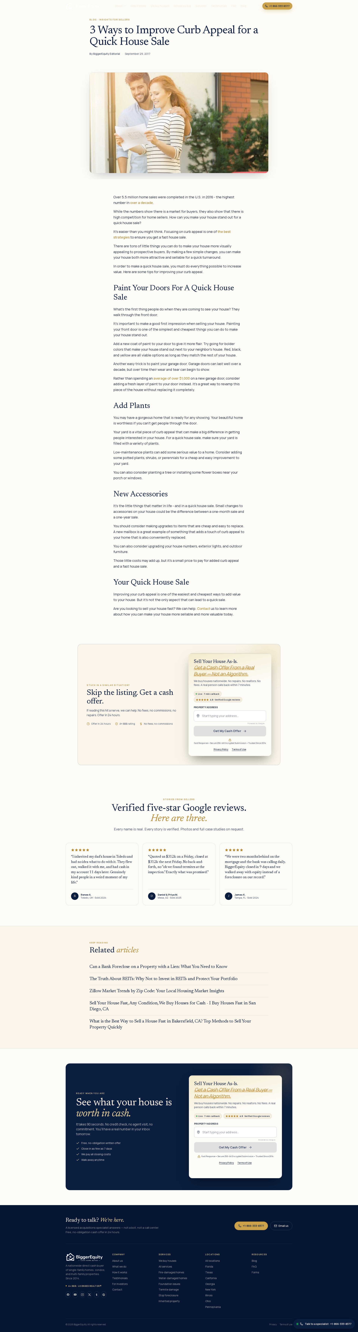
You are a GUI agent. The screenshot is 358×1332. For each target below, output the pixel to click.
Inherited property (169, 1301)
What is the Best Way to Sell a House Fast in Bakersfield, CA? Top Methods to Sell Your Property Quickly (170, 1024)
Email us (283, 1226)
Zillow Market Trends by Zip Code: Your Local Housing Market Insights (157, 991)
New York (210, 1289)
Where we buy (182, 6)
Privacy (273, 1324)
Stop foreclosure (168, 1295)
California (211, 1278)
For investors (120, 1284)
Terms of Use (239, 749)
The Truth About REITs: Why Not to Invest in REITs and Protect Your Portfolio (164, 979)
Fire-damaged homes (171, 1272)
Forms (255, 1272)
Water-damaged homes (173, 1278)
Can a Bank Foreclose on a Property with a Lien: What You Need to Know (158, 967)
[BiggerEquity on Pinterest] (103, 1294)
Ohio (208, 1301)
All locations (212, 1260)
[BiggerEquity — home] (82, 6)
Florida (209, 1266)
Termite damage (169, 1289)
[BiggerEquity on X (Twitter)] (89, 1294)
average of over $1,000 (171, 378)
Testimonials (219, 6)
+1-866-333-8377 (279, 6)
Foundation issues (169, 1284)
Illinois (208, 1295)
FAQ (233, 6)
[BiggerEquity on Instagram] (82, 1294)
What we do (119, 1266)
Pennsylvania (213, 1307)
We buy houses (160, 6)
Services (201, 6)
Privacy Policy (221, 749)
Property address (206, 707)
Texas (209, 1272)
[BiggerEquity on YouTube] (75, 1294)
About (119, 6)
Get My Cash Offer (227, 731)
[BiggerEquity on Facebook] (68, 1294)
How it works (138, 6)
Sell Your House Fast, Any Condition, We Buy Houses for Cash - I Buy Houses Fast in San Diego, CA (173, 1006)
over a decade (141, 202)
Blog (243, 6)
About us (117, 1260)
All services (165, 1266)
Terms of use (286, 1324)
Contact (203, 608)
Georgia (210, 1284)
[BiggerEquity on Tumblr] (96, 1294)
